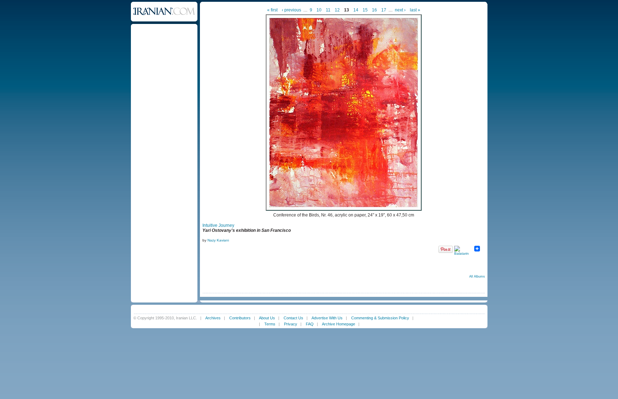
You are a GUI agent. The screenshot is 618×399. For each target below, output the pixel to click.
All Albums (477, 276)
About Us (267, 318)
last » (415, 10)
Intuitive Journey (218, 225)
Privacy (290, 324)
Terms (269, 324)
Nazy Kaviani (218, 240)
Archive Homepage (338, 324)
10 (319, 10)
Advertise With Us (327, 318)
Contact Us (293, 318)
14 (355, 10)
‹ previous (291, 10)
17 (383, 10)
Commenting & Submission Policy (380, 318)
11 (328, 10)
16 (374, 10)
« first (272, 10)
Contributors (240, 318)
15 (365, 10)
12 (337, 10)
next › (400, 10)
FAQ (310, 324)
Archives (213, 318)
